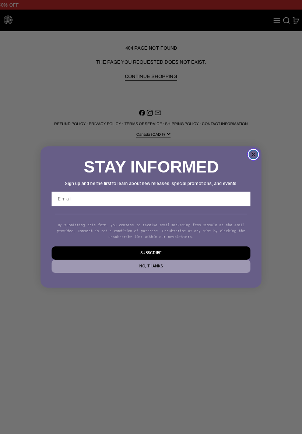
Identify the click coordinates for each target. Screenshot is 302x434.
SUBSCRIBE (151, 253)
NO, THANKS (151, 266)
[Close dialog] (253, 154)
